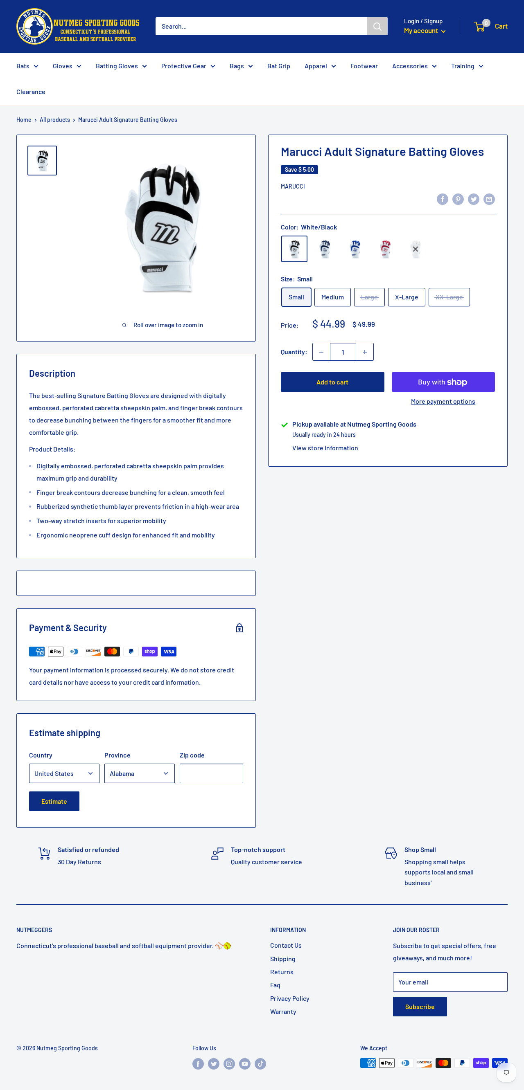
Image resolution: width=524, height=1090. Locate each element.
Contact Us (286, 945)
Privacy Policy (289, 998)
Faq (275, 985)
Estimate (54, 801)
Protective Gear (183, 66)
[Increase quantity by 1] (364, 352)
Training (462, 66)
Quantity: (294, 352)
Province (117, 755)
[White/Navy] (325, 249)
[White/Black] (294, 249)
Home (24, 119)
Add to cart (332, 382)
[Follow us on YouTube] (245, 1064)
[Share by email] (489, 198)
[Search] (377, 26)
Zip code (192, 755)
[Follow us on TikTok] (260, 1064)
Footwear (364, 66)
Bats (22, 66)
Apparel (316, 66)
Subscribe (420, 1006)
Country (40, 755)
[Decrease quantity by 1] (321, 352)
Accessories (410, 66)
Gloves (62, 66)
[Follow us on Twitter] (213, 1064)
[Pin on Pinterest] (458, 198)
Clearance (30, 91)
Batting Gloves (117, 66)
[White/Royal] (355, 249)
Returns (282, 971)
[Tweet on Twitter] (473, 198)
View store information (325, 448)
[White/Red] (385, 249)
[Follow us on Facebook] (198, 1064)
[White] (415, 249)
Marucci (293, 186)
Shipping (283, 958)
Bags (237, 66)
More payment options (443, 401)
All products (55, 119)
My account (421, 30)
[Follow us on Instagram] (229, 1064)
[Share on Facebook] (442, 198)
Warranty (283, 1011)
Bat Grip (278, 66)
